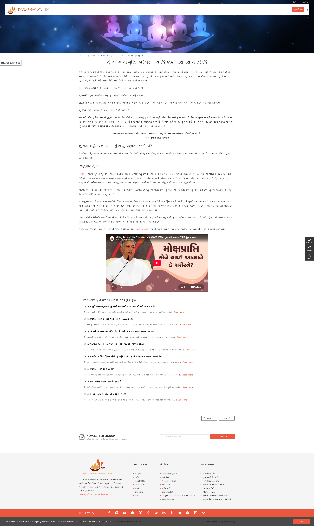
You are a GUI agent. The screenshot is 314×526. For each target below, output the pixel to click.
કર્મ (142, 201)
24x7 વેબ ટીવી (208, 488)
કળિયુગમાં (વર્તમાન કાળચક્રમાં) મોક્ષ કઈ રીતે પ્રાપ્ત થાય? (114, 343)
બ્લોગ (137, 477)
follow (309, 242)
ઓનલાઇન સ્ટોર (209, 473)
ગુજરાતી (304, 2)
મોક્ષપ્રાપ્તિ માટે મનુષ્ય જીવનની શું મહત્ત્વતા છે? (108, 318)
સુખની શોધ (298, 9)
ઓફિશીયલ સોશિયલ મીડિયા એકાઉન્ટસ (178, 495)
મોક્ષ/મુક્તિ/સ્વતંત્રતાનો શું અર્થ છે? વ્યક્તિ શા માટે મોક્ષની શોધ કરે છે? (120, 306)
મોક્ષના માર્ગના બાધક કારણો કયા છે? (103, 381)
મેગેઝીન (165, 477)
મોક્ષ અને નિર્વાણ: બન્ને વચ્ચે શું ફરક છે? (105, 394)
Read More (178, 312)
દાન (136, 495)
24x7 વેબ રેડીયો (209, 492)
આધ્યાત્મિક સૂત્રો (169, 481)
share (309, 250)
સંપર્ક (137, 488)
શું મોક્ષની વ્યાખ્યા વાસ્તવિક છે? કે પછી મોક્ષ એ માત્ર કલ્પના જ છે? (119, 331)
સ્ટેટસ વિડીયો (167, 492)
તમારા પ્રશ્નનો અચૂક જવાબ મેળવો (92, 494)
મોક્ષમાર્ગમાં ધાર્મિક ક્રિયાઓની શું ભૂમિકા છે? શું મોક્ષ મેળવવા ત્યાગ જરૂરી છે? (123, 356)
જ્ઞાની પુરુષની (142, 229)
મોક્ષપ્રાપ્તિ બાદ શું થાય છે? (99, 369)
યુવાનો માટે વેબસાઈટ (211, 477)
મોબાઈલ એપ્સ (168, 499)
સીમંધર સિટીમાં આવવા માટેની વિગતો (217, 499)
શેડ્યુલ (138, 473)
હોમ (80, 56)
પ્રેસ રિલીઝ (140, 481)
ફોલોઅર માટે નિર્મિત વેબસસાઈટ (215, 495)
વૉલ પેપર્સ (166, 484)
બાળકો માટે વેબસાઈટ (211, 481)
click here (78, 521)
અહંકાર (82, 173)
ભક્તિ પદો (166, 488)
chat (309, 258)
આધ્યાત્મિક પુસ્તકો (169, 473)
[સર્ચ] (307, 9)
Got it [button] (302, 522)
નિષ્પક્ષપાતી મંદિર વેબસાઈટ (213, 484)
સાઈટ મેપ (139, 492)
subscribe (222, 436)
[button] (112, 521)
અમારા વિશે (139, 484)
